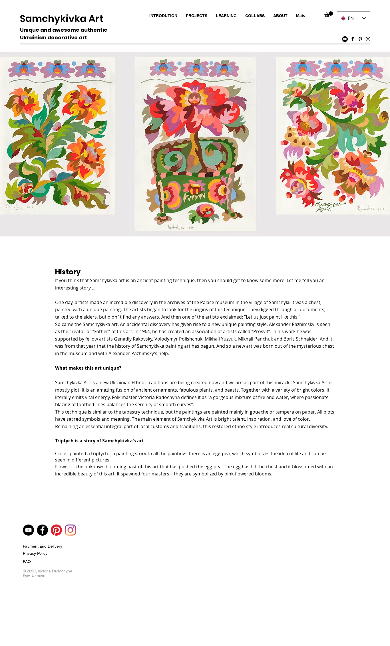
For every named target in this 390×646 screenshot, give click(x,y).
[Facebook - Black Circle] (42, 530)
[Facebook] (352, 39)
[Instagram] (368, 39)
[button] (328, 14)
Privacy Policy (35, 553)
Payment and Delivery (42, 546)
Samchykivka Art (61, 18)
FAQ (27, 561)
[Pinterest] (360, 39)
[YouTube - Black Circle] (345, 39)
